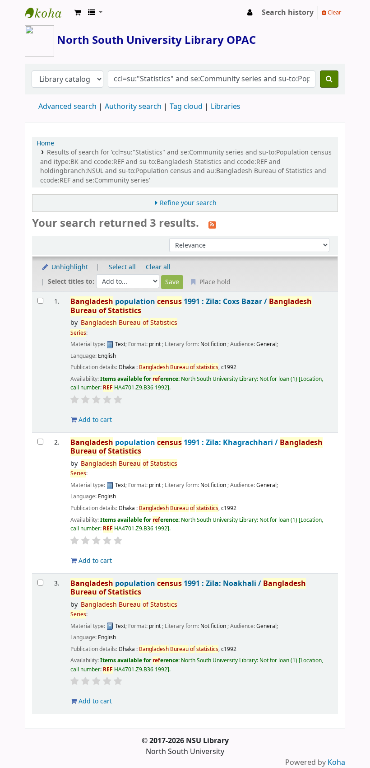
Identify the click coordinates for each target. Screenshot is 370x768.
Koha (336, 762)
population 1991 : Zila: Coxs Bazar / (191, 306)
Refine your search (188, 203)
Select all (122, 267)
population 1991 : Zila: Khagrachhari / (196, 447)
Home (45, 143)
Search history (288, 12)
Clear (333, 12)
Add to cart (94, 420)
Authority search (133, 106)
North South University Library (47, 13)
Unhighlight (69, 267)
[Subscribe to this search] (212, 224)
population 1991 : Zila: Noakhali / (188, 588)
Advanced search (67, 106)
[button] (77, 13)
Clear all (158, 267)
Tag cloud (186, 106)
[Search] (329, 79)
